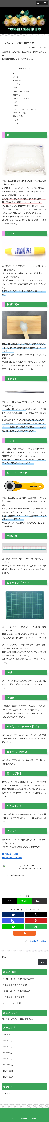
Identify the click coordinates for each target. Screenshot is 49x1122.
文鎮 (15, 102)
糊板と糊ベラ (18, 80)
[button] (39, 901)
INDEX (21, 68)
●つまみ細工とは (10, 853)
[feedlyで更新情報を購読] (36, 926)
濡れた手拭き (18, 116)
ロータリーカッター (21, 91)
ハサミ (15, 87)
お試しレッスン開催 (12, 1003)
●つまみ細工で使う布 (12, 857)
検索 (4, 957)
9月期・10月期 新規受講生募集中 (18, 979)
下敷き (15, 105)
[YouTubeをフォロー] (36, 920)
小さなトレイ (18, 119)
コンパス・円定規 (20, 112)
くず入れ (16, 123)
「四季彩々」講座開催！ (14, 997)
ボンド (15, 77)
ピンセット (17, 84)
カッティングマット (21, 98)
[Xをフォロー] (36, 914)
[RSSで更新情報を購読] (24, 933)
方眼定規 (16, 95)
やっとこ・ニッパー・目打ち (24, 109)
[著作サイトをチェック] (13, 914)
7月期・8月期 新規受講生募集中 (18, 991)
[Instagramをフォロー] (13, 920)
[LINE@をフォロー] (13, 926)
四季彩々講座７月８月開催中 (16, 985)
